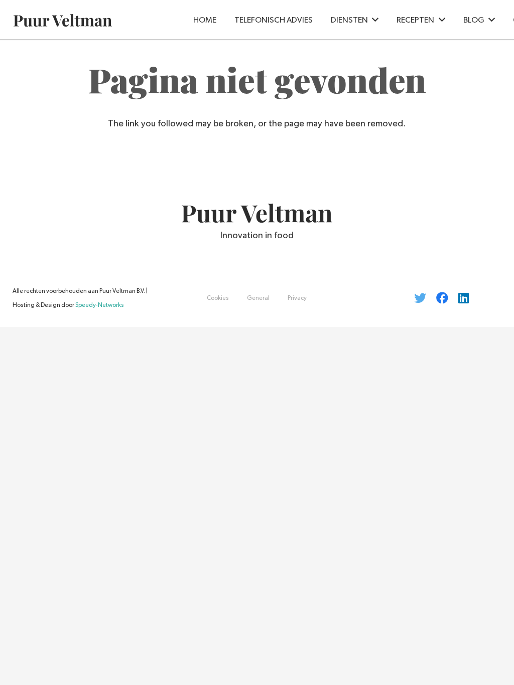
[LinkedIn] (463, 298)
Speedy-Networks (99, 305)
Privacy (297, 298)
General (258, 298)
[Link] (63, 20)
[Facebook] (442, 298)
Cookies (218, 298)
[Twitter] (420, 298)
